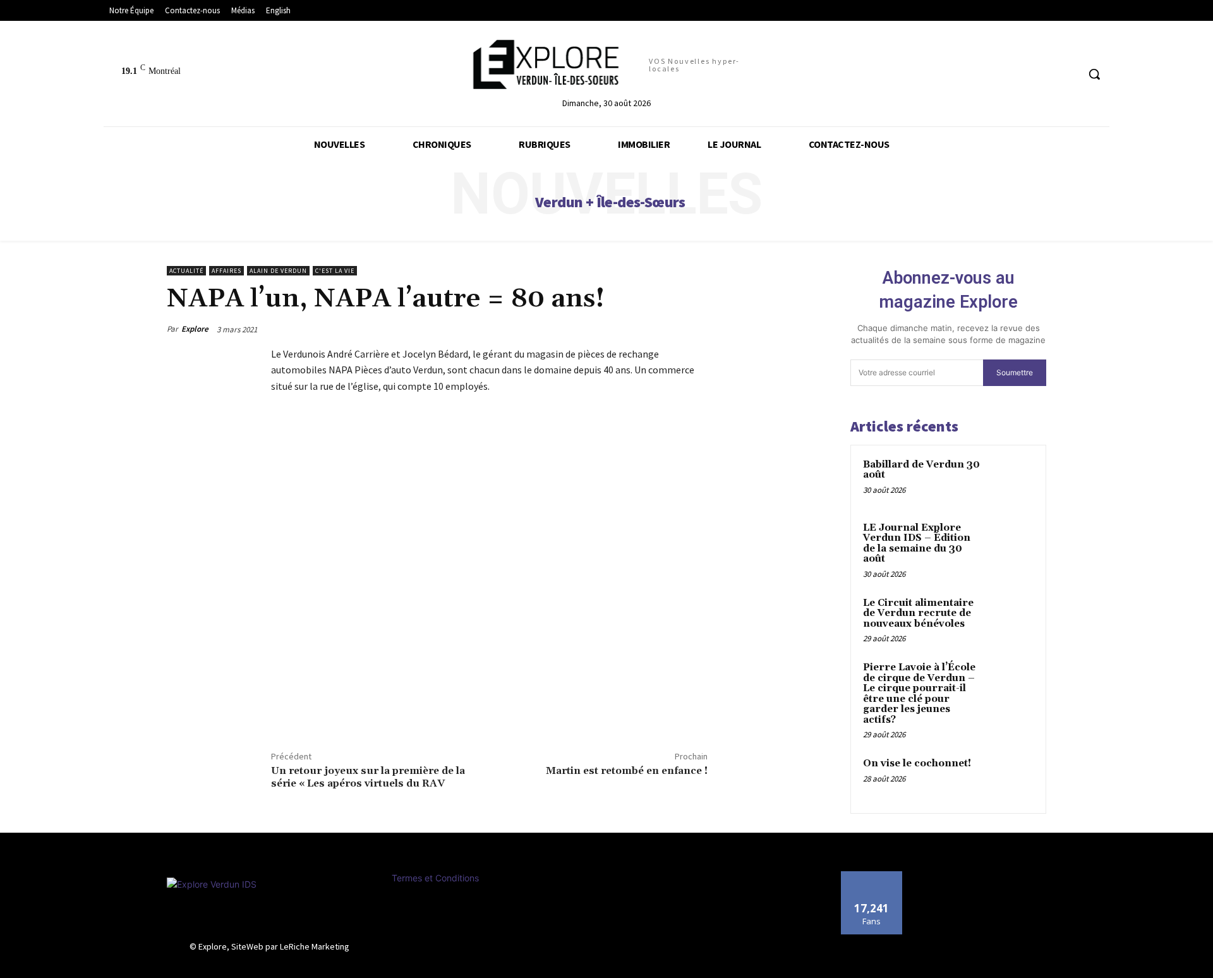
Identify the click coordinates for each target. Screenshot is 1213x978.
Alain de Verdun (278, 271)
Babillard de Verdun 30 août (921, 470)
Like (871, 876)
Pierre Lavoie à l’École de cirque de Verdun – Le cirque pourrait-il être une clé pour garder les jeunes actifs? (919, 693)
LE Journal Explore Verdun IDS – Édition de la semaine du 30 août (916, 543)
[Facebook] (283, 709)
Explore (194, 328)
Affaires (226, 271)
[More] (342, 709)
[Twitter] (312, 709)
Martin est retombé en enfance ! (627, 770)
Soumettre (1014, 372)
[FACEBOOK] (1067, 74)
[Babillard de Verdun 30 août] (1011, 479)
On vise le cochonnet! (917, 764)
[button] (1094, 74)
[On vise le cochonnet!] (1011, 778)
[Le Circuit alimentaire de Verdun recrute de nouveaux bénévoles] (1011, 618)
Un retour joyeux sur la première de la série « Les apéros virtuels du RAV (368, 776)
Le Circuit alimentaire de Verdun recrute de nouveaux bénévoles (918, 613)
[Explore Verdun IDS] (270, 906)
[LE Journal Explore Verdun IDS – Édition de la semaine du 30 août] (1011, 543)
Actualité (186, 271)
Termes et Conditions (435, 877)
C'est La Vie (334, 271)
